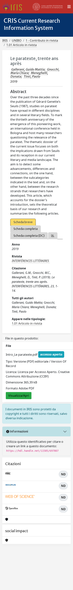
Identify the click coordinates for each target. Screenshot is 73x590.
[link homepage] (13, 6)
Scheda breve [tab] (23, 222)
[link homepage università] (48, 6)
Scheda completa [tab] (25, 229)
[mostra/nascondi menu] (69, 7)
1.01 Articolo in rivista (21, 45)
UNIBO (17, 40)
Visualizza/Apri (18, 396)
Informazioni (18, 431)
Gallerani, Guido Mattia (27, 69)
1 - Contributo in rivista (42, 40)
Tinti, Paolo (31, 76)
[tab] (52, 235)
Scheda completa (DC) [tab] (29, 235)
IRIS (5, 40)
